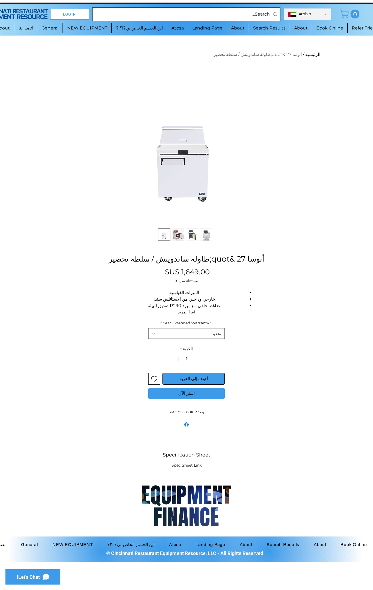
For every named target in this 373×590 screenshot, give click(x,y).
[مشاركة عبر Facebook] (186, 424)
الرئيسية (312, 54)
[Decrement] (194, 359)
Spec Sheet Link (186, 465)
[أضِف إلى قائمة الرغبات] (154, 379)
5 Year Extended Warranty (186, 323)
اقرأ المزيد (186, 312)
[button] (351, 14)
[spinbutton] (186, 359)
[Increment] (178, 359)
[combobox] (186, 333)
